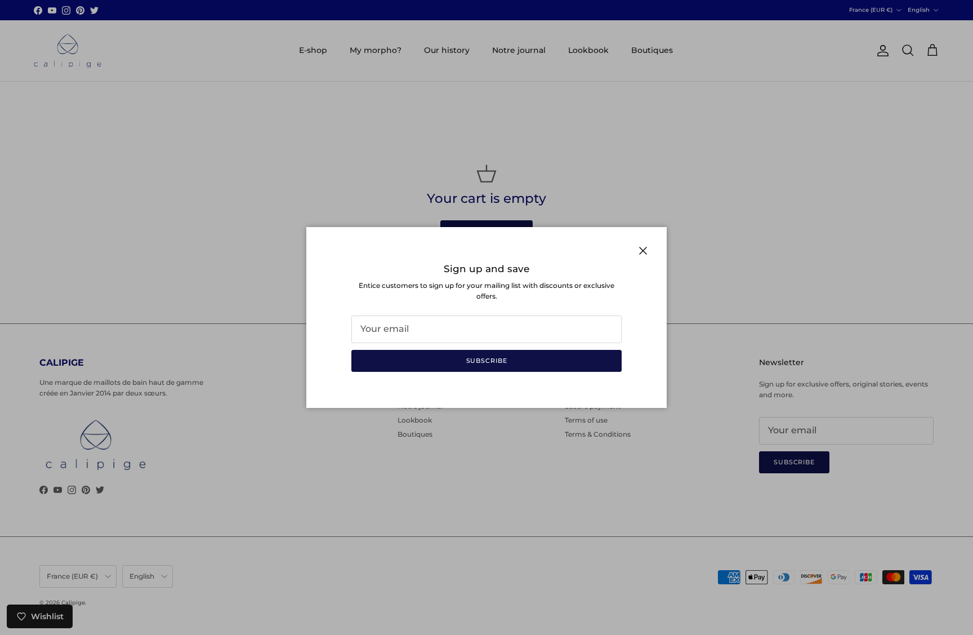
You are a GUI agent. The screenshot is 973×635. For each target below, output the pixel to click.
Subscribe (486, 361)
